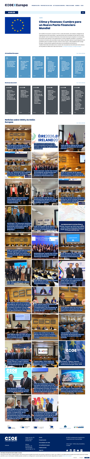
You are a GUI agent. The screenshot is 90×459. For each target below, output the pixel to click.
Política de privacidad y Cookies (75, 444)
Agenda (77, 5)
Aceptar (87, 457)
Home (40, 437)
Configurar (81, 457)
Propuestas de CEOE (46, 5)
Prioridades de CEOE (44, 442)
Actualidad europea (59, 5)
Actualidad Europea (44, 445)
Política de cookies (66, 456)
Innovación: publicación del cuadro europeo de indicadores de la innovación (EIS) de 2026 (38, 65)
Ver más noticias (80, 53)
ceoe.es (7, 445)
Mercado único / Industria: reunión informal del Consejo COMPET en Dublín (25, 65)
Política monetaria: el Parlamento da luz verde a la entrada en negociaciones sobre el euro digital (66, 66)
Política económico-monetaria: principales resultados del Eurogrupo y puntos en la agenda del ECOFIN (52, 66)
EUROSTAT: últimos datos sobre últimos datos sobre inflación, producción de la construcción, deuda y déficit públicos (66, 95)
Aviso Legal (69, 444)
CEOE (82, 5)
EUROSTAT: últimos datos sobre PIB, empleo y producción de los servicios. (25, 94)
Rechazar (75, 457)
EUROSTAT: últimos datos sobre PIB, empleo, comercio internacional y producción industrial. (52, 95)
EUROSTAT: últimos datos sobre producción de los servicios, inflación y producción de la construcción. (11, 95)
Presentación (36, 5)
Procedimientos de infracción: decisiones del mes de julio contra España (11, 64)
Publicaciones (70, 5)
